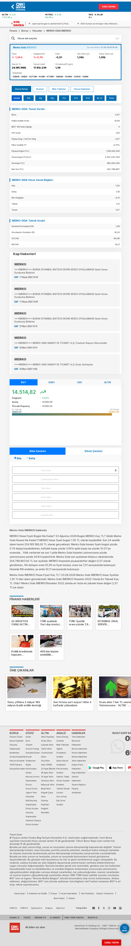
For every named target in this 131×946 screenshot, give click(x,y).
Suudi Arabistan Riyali (31, 760)
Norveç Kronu (32, 776)
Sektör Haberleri (76, 778)
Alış (19, 458)
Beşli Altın (46, 788)
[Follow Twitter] (104, 908)
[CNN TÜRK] (15, 927)
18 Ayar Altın (47, 772)
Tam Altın (45, 488)
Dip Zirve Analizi (60, 802)
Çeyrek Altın (47, 515)
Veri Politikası (87, 893)
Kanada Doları (33, 752)
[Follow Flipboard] (120, 908)
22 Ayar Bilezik (48, 768)
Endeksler (14, 752)
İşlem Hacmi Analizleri (62, 762)
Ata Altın (45, 760)
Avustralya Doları (31, 770)
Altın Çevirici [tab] (37, 451)
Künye (54, 893)
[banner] (21, 7)
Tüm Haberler (78, 736)
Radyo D (93, 917)
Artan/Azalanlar (18, 756)
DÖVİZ (30, 733)
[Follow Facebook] (99, 908)
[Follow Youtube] (114, 908)
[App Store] (116, 767)
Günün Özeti (16, 736)
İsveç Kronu (32, 788)
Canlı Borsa (109, 6)
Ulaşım (71, 898)
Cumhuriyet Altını (49, 479)
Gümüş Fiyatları (45, 802)
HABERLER (78, 733)
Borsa (14, 733)
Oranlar (40, 89)
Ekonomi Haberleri (76, 742)
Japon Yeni (31, 792)
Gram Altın (46, 497)
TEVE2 (27, 917)
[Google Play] (96, 767)
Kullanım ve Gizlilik (38, 893)
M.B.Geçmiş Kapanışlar (31, 802)
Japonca (60, 908)
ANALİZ (61, 733)
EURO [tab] (52, 382)
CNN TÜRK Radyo (74, 917)
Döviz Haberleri (79, 752)
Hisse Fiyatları (16, 740)
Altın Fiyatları (47, 736)
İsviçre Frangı (32, 748)
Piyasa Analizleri (76, 790)
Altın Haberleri (79, 760)
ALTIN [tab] (107, 382)
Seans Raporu (79, 784)
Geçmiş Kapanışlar (15, 746)
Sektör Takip (62, 776)
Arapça (49, 908)
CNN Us (13, 908)
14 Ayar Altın (47, 776)
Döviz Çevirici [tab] (93, 451)
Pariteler (30, 796)
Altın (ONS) (46, 764)
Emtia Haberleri (79, 756)
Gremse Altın (47, 780)
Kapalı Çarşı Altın (47, 794)
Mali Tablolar (59, 89)
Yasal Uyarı (19, 893)
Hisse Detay (21, 89)
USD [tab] (79, 382)
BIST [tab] (23, 382)
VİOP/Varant (16, 764)
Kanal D (14, 917)
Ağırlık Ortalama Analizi (61, 752)
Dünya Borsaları (17, 768)
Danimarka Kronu (31, 782)
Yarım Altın (46, 506)
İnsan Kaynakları (69, 893)
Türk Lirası (46, 470)
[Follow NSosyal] (93, 908)
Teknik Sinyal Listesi (62, 790)
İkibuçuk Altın (47, 784)
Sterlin (29, 744)
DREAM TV (40, 917)
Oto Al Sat (61, 796)
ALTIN (45, 733)
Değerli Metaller (45, 810)
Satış (32, 458)
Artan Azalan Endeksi (63, 782)
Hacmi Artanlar (17, 760)
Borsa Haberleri (79, 748)
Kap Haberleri (78, 772)
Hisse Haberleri (82, 89)
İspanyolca (36, 908)
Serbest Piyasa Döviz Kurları (33, 822)
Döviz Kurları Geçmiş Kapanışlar (32, 812)
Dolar (28, 736)
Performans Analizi (62, 770)
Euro (28, 740)
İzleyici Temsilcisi (104, 893)
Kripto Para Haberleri (77, 766)
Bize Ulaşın (59, 898)
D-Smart (55, 917)
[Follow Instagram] (109, 908)
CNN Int (24, 908)
